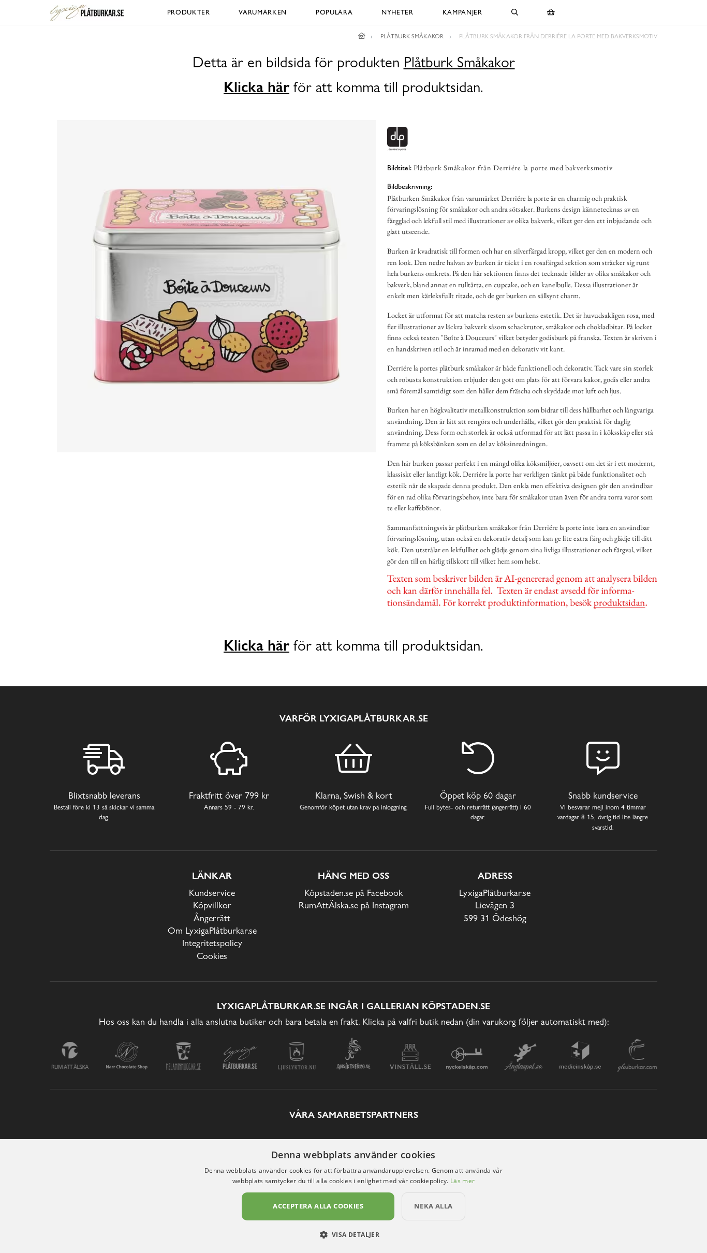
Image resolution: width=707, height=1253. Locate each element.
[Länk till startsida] (361, 36)
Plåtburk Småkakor (459, 62)
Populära (334, 12)
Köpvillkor (212, 905)
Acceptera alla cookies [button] (318, 1206)
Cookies (212, 955)
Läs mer (462, 1180)
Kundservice (212, 892)
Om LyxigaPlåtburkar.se (212, 930)
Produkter (188, 12)
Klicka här (256, 87)
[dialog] (353, 1196)
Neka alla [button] (433, 1206)
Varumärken (263, 12)
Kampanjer (462, 12)
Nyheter (397, 12)
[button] (354, 1234)
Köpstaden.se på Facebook (353, 892)
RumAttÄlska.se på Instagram (354, 905)
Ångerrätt (212, 917)
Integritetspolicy (212, 942)
